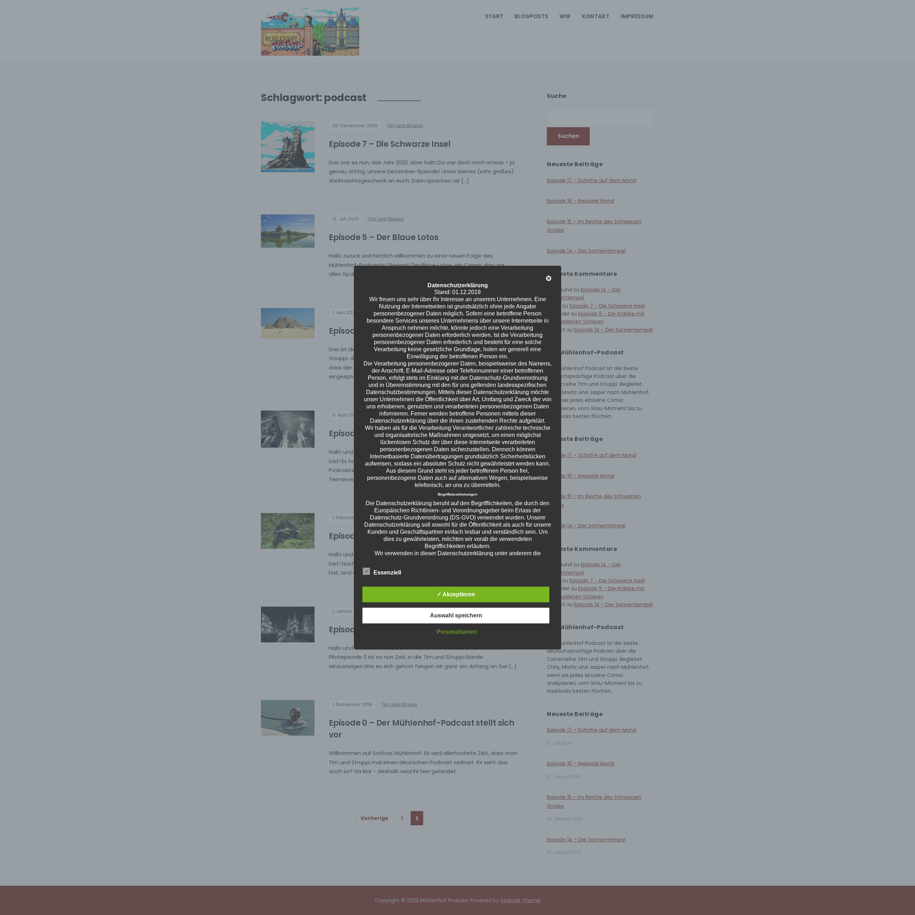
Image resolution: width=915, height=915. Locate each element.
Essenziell (387, 573)
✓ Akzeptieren (456, 594)
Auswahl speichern (456, 615)
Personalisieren (457, 632)
